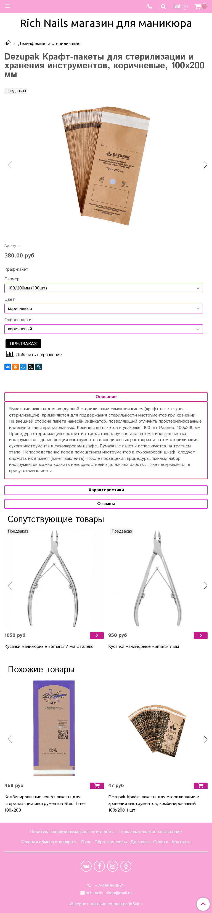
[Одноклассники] (15, 367)
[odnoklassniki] (125, 866)
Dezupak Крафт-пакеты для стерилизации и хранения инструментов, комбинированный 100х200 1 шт (153, 803)
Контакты (181, 842)
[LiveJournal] (38, 367)
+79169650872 (108, 886)
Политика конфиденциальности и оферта (73, 832)
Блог (86, 842)
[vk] (86, 866)
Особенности (17, 320)
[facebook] (99, 866)
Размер (12, 279)
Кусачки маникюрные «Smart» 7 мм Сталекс (48, 646)
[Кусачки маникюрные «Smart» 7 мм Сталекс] (54, 578)
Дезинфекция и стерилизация (49, 44)
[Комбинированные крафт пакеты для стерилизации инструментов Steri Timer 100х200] (54, 728)
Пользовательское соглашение (150, 832)
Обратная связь (110, 842)
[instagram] (112, 866)
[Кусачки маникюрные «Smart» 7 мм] (158, 578)
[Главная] (8, 44)
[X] (31, 367)
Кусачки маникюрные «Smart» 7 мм (143, 646)
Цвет (9, 299)
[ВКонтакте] (7, 367)
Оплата (160, 842)
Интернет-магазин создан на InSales (106, 904)
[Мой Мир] (23, 367)
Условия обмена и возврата (49, 842)
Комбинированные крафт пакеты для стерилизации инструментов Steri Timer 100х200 (45, 803)
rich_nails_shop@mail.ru (109, 893)
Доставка (140, 842)
